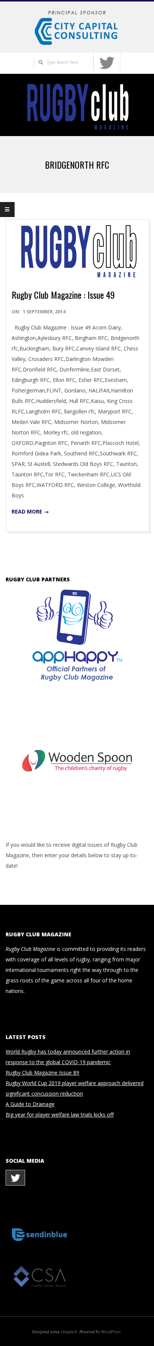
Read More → (30, 511)
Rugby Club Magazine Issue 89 (42, 1072)
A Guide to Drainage (30, 1104)
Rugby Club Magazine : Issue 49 (63, 294)
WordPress (111, 1331)
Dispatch (69, 1331)
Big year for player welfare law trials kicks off (60, 1114)
